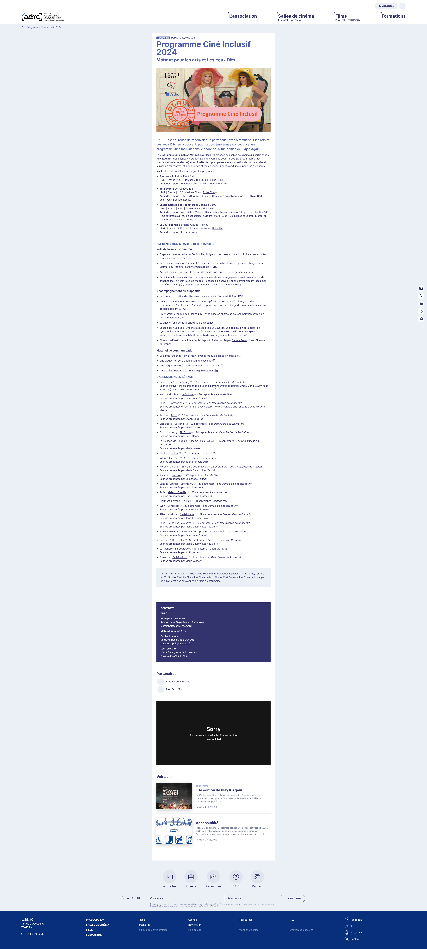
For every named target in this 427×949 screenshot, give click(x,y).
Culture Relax (239, 340)
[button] (250, 898)
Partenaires (143, 924)
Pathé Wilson (179, 557)
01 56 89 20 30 (35, 933)
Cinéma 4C (186, 483)
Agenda (192, 919)
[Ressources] (421, 304)
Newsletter (194, 924)
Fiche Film (216, 179)
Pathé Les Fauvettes (179, 522)
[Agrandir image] (213, 100)
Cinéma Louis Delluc (201, 440)
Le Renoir (180, 423)
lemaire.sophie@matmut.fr (175, 643)
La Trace (174, 458)
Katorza (176, 475)
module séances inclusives (222, 355)
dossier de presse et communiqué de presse (189, 370)
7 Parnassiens (176, 402)
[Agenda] (421, 296)
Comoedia (173, 505)
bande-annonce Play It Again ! (180, 355)
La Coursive (182, 548)
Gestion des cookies (301, 929)
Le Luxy (183, 531)
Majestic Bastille (177, 492)
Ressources (246, 919)
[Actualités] (421, 288)
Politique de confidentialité (209, 906)
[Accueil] (43, 16)
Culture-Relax (212, 406)
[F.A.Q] (421, 311)
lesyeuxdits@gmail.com (174, 655)
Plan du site (194, 929)
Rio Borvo (185, 432)
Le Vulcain (188, 394)
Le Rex (174, 453)
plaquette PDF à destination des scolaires (189, 360)
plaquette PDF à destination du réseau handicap (192, 365)
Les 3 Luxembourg (178, 382)
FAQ (292, 919)
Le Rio (186, 500)
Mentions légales (249, 929)
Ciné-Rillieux (187, 514)
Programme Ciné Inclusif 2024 (44, 27)
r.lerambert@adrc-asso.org (176, 625)
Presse (141, 919)
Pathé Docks (176, 540)
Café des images (196, 466)
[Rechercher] (402, 6)
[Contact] (421, 319)
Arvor (174, 415)
